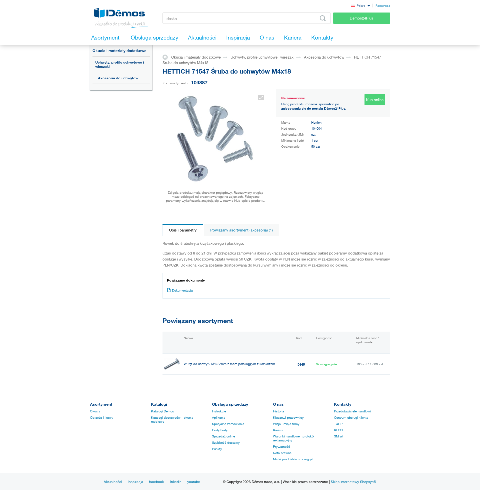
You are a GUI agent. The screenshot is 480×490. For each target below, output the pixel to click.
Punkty (217, 449)
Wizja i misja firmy (286, 424)
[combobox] (360, 5)
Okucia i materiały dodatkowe (119, 50)
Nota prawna (282, 453)
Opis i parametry (183, 230)
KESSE (339, 430)
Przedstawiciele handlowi (352, 411)
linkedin (176, 481)
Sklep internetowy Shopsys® (353, 481)
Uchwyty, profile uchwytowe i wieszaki (119, 64)
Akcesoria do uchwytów (118, 78)
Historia (278, 411)
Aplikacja (218, 417)
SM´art (338, 436)
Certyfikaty (220, 430)
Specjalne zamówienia (228, 424)
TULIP (338, 424)
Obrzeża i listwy (101, 417)
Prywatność (281, 446)
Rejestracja (383, 6)
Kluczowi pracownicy (288, 417)
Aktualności (113, 481)
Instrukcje (219, 411)
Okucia (95, 411)
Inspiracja (135, 481)
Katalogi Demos (162, 411)
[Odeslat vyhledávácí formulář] (322, 18)
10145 (300, 364)
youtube (193, 481)
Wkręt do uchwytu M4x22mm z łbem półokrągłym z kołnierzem (229, 364)
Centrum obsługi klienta (351, 417)
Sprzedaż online (223, 436)
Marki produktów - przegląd (293, 459)
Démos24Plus (361, 18)
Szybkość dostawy (226, 442)
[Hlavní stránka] (166, 57)
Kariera (278, 430)
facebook (156, 481)
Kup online (375, 99)
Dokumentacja (182, 290)
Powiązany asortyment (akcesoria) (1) (241, 230)
